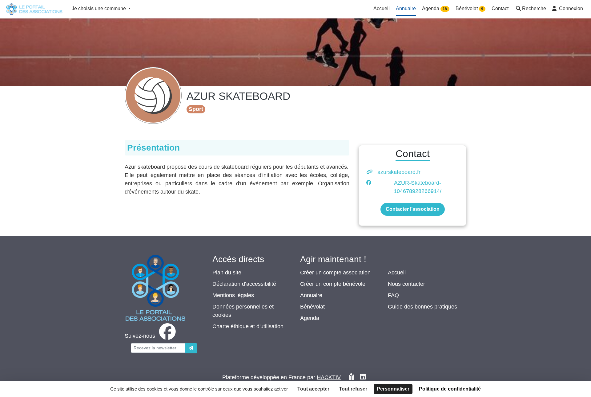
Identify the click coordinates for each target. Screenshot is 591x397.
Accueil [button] (381, 8)
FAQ (393, 295)
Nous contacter (406, 284)
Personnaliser (393, 388)
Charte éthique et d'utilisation (247, 326)
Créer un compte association (335, 272)
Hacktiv (329, 377)
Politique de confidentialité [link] (450, 388)
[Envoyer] (191, 348)
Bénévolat (312, 307)
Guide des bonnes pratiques (422, 307)
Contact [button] (500, 8)
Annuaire (311, 295)
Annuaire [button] (406, 8)
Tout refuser (353, 388)
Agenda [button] (434, 8)
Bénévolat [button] (469, 8)
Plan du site (226, 272)
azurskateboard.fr (398, 172)
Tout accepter (313, 388)
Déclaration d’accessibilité (244, 284)
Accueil (397, 272)
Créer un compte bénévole (332, 284)
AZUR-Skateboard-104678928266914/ (417, 187)
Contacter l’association (413, 209)
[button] (530, 9)
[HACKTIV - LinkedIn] (363, 377)
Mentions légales (233, 295)
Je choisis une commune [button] (99, 8)
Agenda (309, 318)
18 (445, 9)
